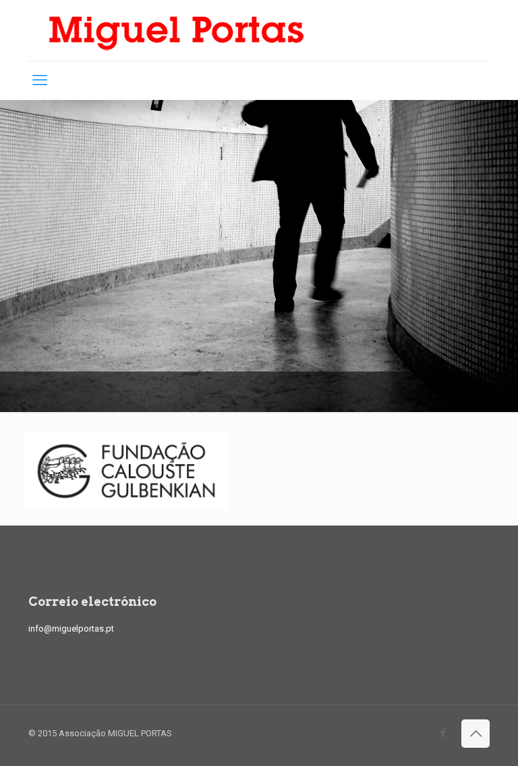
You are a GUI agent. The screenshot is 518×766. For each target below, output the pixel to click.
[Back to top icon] (475, 733)
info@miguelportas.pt (71, 628)
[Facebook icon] (443, 733)
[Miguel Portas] (177, 30)
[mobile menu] (39, 80)
